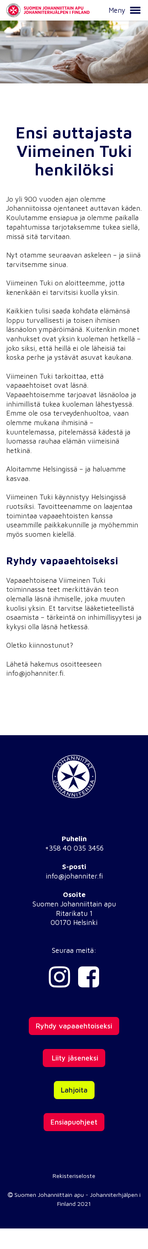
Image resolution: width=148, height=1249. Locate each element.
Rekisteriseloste (74, 1175)
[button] (135, 10)
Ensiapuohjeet (74, 1122)
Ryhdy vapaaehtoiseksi (74, 1026)
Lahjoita (74, 1090)
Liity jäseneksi (74, 1058)
